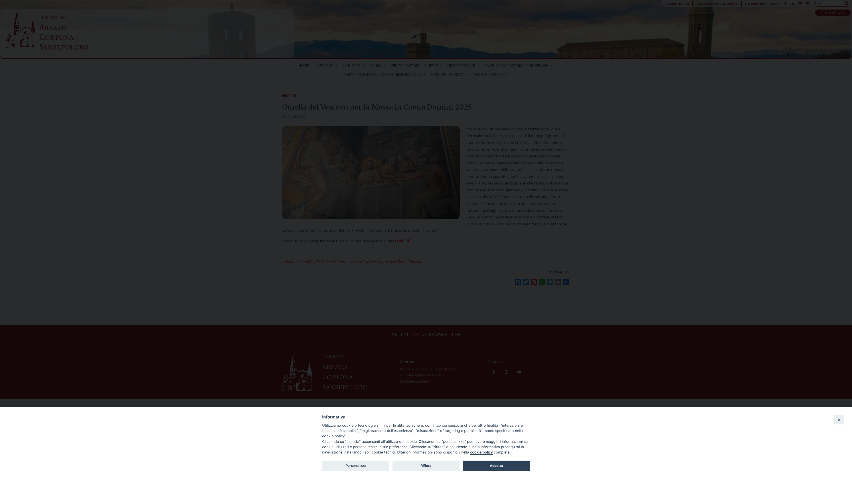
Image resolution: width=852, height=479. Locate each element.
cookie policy (481, 452)
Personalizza (356, 466)
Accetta (496, 466)
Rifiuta (426, 466)
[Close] (839, 419)
